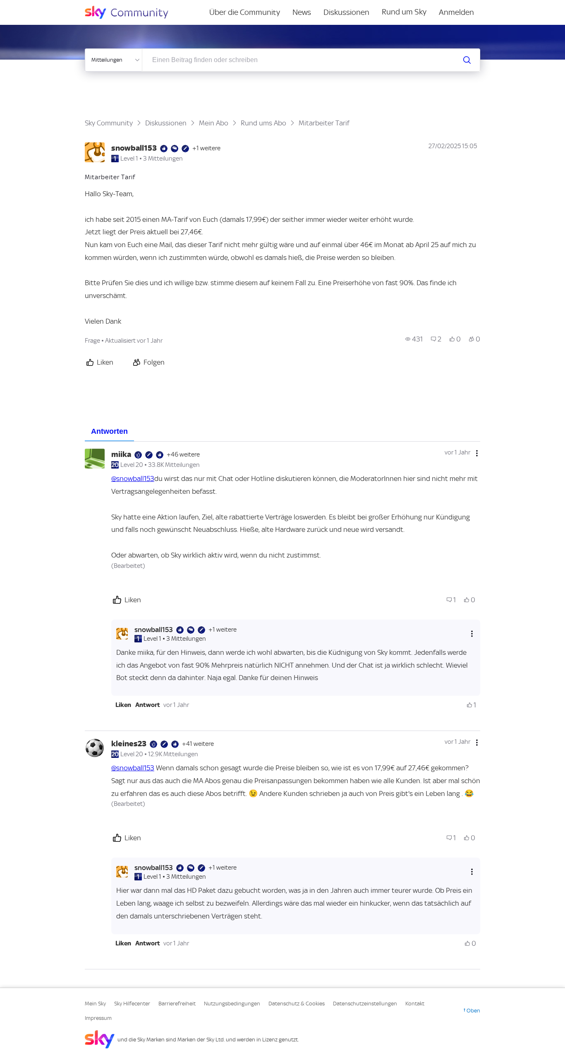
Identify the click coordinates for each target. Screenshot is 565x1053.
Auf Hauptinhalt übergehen (40, 5)
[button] (123, 705)
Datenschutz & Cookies (296, 1003)
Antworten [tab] (109, 431)
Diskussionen (346, 12)
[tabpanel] (282, 705)
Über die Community (244, 12)
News (301, 12)
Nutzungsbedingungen (232, 1003)
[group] (414, 339)
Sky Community (109, 123)
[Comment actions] (477, 453)
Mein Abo (213, 123)
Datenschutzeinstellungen (365, 1003)
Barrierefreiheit (177, 1003)
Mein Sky (95, 1003)
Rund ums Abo (263, 123)
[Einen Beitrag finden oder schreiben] (467, 60)
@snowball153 (132, 478)
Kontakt (414, 1003)
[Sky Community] (132, 12)
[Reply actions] (472, 633)
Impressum (98, 1018)
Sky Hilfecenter (132, 1003)
